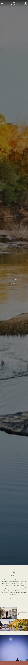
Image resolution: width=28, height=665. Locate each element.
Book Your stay (6, 663)
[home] (14, 3)
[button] (2, 3)
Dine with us (18, 663)
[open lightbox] (8, 613)
